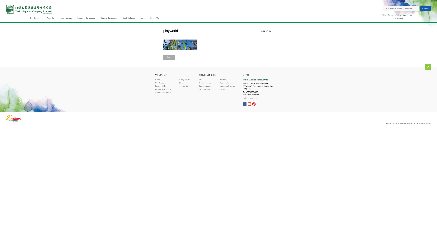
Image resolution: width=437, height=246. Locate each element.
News (181, 83)
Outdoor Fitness (205, 83)
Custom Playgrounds (163, 92)
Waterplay (223, 80)
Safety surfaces (225, 83)
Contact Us (183, 86)
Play (200, 80)
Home (157, 80)
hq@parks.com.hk (250, 98)
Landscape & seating (227, 86)
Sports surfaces (205, 86)
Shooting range (204, 89)
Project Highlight (161, 86)
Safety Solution (185, 80)
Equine (222, 89)
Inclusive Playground (163, 89)
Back (169, 57)
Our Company (160, 83)
